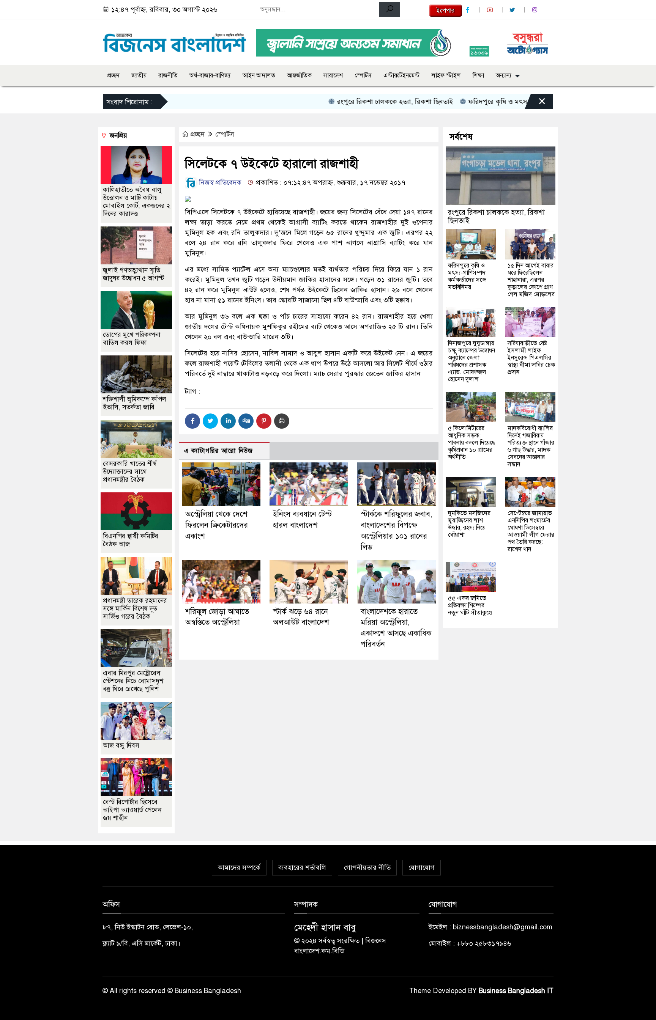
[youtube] (490, 10)
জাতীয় (139, 75)
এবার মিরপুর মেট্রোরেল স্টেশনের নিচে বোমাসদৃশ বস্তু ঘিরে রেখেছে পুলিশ (133, 681)
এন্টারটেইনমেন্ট (401, 75)
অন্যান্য (503, 75)
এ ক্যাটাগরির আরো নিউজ (218, 451)
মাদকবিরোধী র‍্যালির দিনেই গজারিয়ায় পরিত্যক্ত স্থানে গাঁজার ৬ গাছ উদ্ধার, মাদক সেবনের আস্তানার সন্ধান (531, 446)
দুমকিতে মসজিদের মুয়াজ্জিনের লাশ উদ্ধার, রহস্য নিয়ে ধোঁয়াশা (469, 524)
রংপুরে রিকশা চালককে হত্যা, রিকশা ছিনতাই (371, 101)
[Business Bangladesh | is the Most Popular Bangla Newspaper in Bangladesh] (174, 40)
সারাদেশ (333, 75)
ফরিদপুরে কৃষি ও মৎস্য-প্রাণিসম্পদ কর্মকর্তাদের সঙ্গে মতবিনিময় (527, 101)
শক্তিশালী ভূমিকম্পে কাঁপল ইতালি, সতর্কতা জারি (134, 403)
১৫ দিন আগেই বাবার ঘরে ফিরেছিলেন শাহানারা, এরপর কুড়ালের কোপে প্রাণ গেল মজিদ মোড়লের (531, 280)
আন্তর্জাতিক (299, 75)
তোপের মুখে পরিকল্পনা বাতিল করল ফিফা (132, 339)
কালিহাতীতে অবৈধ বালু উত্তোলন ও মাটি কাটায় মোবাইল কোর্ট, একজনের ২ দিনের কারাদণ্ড (136, 202)
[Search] (389, 9)
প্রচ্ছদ (113, 75)
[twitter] (513, 10)
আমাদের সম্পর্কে (239, 867)
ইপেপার (445, 10)
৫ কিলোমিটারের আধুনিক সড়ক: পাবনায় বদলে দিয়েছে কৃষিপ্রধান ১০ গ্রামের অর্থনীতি (471, 442)
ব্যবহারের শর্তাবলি (302, 867)
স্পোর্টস (363, 75)
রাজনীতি (168, 75)
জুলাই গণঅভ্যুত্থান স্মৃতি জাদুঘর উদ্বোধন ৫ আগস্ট (133, 274)
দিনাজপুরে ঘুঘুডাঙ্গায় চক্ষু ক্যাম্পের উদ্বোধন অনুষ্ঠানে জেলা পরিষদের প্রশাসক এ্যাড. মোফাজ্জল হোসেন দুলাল (471, 361)
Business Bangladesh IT (516, 991)
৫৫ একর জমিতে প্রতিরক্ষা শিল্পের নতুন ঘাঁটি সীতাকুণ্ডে (470, 605)
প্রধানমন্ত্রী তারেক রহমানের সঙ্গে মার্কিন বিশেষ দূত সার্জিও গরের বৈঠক (135, 609)
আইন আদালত (259, 75)
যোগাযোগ (421, 867)
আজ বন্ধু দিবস (121, 746)
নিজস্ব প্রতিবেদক (219, 182)
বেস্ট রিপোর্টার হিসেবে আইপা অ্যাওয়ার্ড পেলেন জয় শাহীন (132, 810)
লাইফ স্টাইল (446, 75)
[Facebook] (192, 421)
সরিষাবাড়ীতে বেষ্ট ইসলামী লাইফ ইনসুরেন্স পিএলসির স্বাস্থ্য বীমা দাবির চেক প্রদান (531, 357)
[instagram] (535, 10)
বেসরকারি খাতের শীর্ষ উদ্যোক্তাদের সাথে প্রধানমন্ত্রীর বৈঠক (130, 472)
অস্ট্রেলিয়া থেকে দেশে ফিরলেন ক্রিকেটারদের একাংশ (216, 525)
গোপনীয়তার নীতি (367, 867)
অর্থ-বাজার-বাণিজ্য (210, 75)
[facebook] (468, 10)
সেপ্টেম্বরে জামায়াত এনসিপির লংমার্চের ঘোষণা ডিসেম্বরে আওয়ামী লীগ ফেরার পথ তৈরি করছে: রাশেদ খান (531, 531)
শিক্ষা (478, 75)
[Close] (535, 103)
